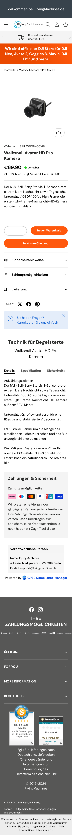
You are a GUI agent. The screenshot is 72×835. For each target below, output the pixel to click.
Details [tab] (9, 370)
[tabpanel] (36, 421)
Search (8, 809)
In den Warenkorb (49, 230)
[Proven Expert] (51, 730)
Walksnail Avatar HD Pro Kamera (37, 70)
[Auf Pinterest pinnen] (37, 304)
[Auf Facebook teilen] (28, 304)
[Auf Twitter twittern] (19, 304)
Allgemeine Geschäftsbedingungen (36, 809)
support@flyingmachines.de (38, 568)
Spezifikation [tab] (31, 370)
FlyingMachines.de (29, 802)
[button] (65, 24)
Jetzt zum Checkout (36, 243)
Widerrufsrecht (13, 812)
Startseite (9, 70)
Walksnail (10, 146)
